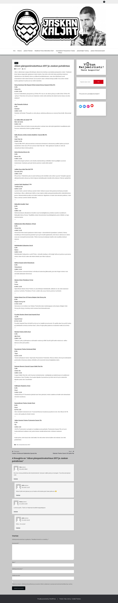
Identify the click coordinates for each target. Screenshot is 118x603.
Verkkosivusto (16, 575)
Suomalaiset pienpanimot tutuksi (65, 50)
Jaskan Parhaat (28, 50)
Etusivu (19, 50)
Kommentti (15, 543)
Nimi (13, 562)
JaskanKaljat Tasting (83, 50)
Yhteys (60, 52)
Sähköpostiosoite (17, 569)
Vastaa (16, 479)
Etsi (14, 50)
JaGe (24, 69)
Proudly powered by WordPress (46, 599)
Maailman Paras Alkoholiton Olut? (44, 50)
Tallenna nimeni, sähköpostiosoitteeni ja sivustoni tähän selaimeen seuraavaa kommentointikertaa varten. (42, 584)
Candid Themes (76, 599)
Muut (16, 63)
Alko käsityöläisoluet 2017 (23, 444)
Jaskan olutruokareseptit (98, 50)
